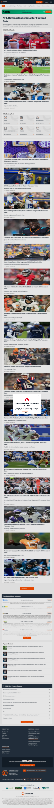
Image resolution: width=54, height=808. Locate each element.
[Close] (38, 396)
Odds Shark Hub (25, 411)
